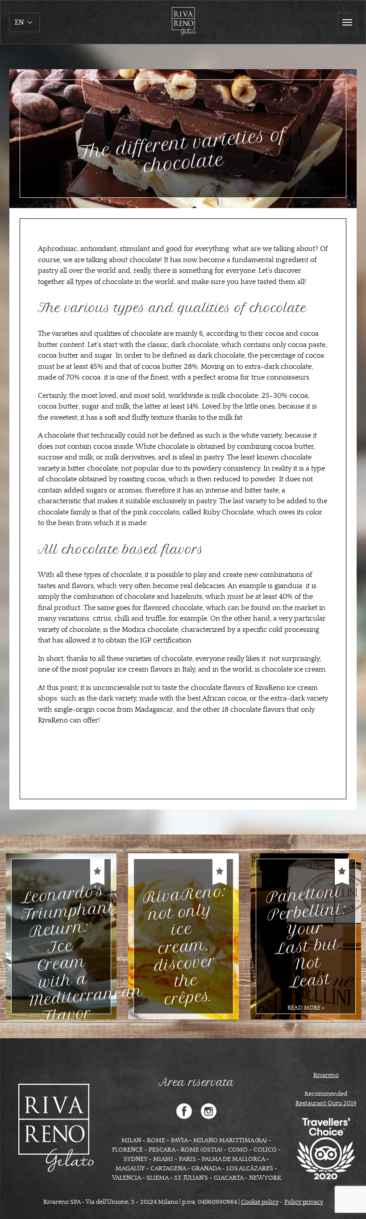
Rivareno (326, 1075)
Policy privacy (303, 1202)
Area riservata (196, 1082)
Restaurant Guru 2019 (326, 1103)
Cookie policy (260, 1202)
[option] (61, 936)
